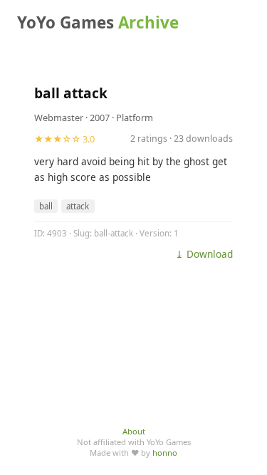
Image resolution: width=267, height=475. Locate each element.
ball (46, 206)
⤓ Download (204, 254)
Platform (134, 117)
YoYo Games (98, 22)
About (133, 431)
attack (77, 206)
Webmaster (58, 117)
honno (164, 452)
